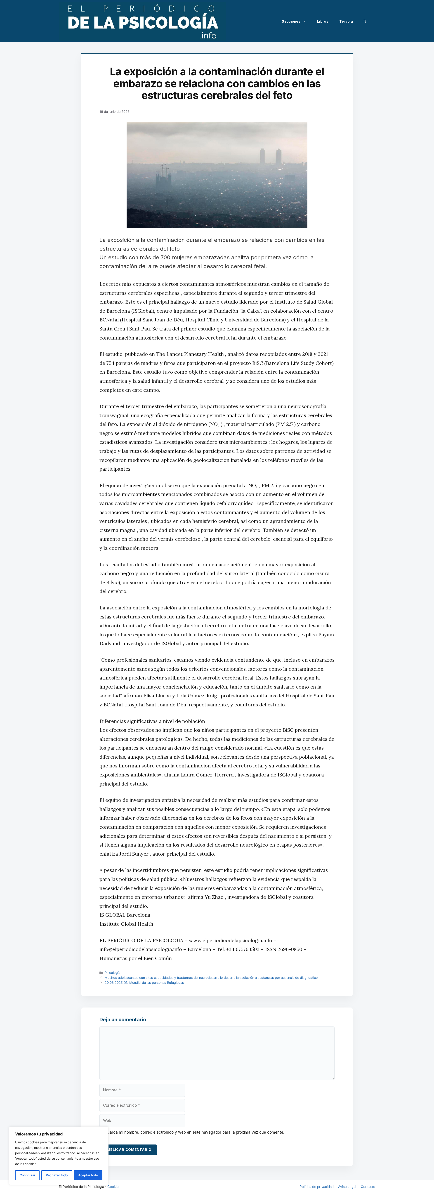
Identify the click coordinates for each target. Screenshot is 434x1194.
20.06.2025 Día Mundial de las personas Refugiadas (144, 982)
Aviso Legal (347, 1187)
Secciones (291, 21)
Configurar (27, 1175)
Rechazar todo (57, 1175)
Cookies (113, 1187)
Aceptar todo (88, 1175)
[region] (58, 1156)
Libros (322, 21)
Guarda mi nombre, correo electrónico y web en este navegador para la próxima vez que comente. (194, 1132)
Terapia (346, 21)
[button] (364, 21)
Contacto (368, 1187)
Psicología (112, 973)
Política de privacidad (317, 1187)
